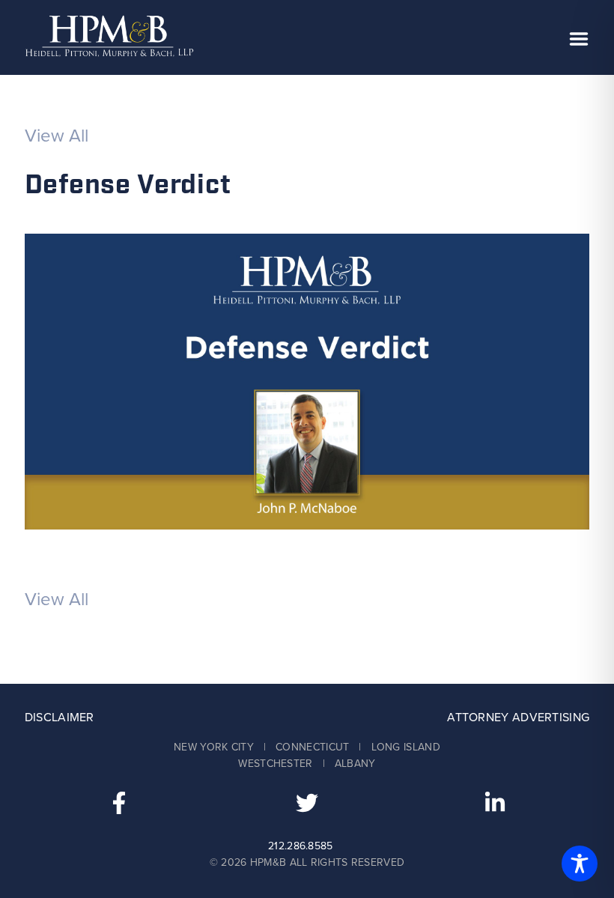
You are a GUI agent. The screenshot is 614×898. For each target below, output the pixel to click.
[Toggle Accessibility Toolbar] (579, 863)
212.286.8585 (300, 846)
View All (56, 136)
